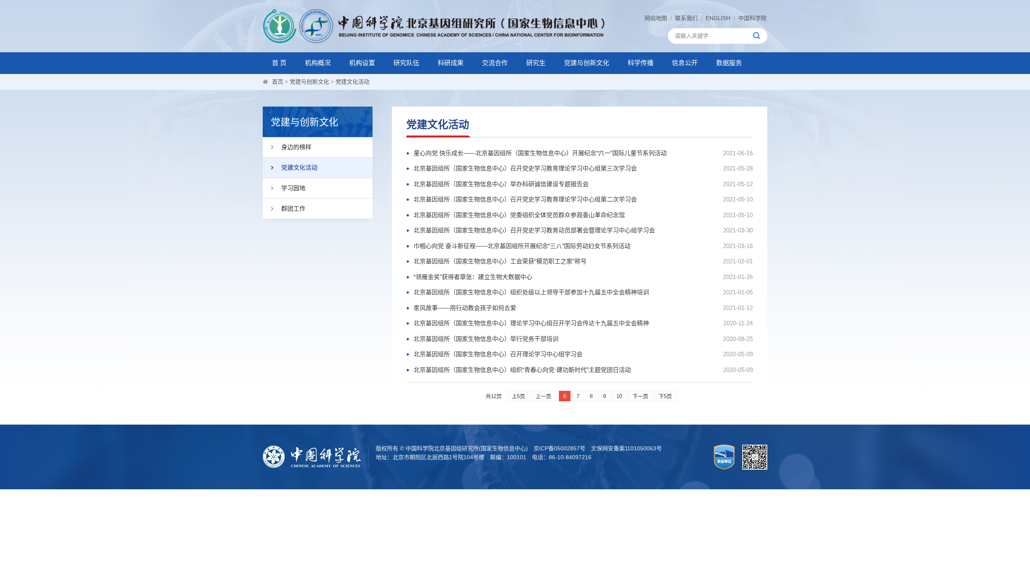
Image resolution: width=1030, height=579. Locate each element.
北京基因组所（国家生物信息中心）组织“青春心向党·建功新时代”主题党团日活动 (522, 369)
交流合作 (495, 63)
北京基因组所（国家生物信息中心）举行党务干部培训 (486, 338)
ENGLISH (718, 18)
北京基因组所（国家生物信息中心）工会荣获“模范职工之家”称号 (500, 261)
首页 (277, 81)
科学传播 (640, 63)
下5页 (665, 396)
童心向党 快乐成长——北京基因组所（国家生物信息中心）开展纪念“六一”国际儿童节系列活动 (540, 153)
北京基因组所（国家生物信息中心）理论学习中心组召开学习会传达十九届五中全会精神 (531, 323)
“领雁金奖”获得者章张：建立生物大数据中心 (473, 276)
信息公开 (685, 63)
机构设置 (362, 63)
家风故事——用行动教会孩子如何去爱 (465, 307)
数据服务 (729, 63)
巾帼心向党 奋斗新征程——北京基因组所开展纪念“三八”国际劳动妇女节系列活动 (522, 245)
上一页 (543, 396)
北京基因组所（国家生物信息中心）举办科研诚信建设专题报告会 (501, 184)
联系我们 (686, 18)
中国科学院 (752, 18)
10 (619, 396)
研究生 (536, 63)
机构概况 (318, 63)
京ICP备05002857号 (559, 448)
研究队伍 (406, 63)
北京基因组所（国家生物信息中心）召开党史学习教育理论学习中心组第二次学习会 (525, 199)
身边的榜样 (296, 147)
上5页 (518, 396)
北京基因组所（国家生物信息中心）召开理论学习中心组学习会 (498, 354)
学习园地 (293, 188)
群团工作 (293, 208)
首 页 (279, 63)
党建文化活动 (352, 81)
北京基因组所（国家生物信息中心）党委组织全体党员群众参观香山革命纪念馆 (519, 214)
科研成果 (451, 63)
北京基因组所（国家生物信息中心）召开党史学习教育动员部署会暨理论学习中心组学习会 (534, 230)
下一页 (640, 396)
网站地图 (656, 18)
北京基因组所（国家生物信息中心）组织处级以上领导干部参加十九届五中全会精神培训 (531, 292)
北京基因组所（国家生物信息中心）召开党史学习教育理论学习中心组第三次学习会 (525, 168)
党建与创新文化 (586, 63)
